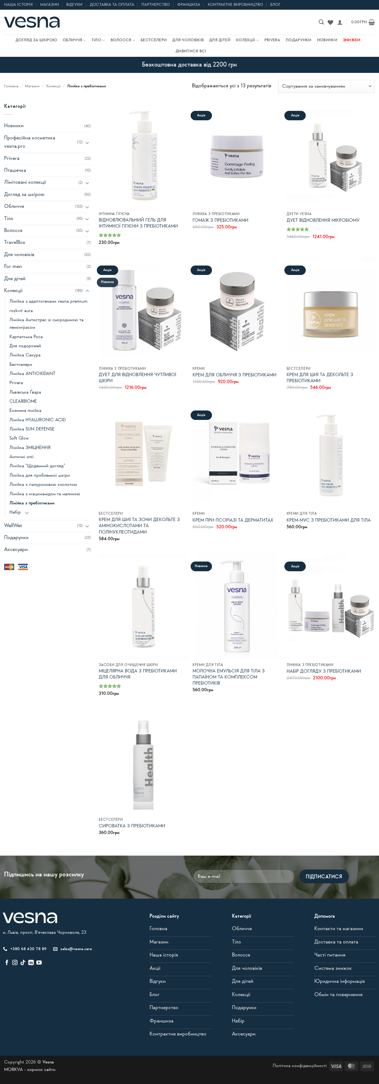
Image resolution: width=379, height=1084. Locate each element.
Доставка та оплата (112, 4)
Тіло (96, 40)
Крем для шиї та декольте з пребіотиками (320, 378)
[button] (340, 22)
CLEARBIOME (23, 401)
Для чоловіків (188, 40)
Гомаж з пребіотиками (220, 220)
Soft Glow (19, 438)
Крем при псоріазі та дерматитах (233, 520)
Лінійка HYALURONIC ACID (37, 420)
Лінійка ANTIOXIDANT (32, 373)
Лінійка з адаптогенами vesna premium (48, 301)
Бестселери (154, 40)
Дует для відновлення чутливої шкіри (137, 378)
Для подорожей (25, 346)
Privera (272, 40)
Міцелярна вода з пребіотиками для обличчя (138, 674)
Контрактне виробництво (235, 4)
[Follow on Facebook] (6, 963)
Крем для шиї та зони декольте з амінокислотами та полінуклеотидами (139, 525)
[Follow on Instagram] (14, 963)
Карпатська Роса (26, 337)
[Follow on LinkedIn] (31, 963)
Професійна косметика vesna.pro (29, 142)
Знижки (352, 40)
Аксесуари (16, 549)
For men (13, 266)
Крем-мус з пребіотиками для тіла (329, 520)
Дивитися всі (191, 51)
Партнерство (156, 4)
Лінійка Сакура (25, 355)
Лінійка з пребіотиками (31, 503)
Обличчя (72, 40)
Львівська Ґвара (25, 392)
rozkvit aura (21, 310)
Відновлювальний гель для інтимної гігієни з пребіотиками (138, 223)
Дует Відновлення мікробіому (323, 220)
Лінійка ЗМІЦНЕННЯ (29, 447)
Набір (15, 512)
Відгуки (74, 4)
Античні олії (21, 457)
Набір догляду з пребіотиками (324, 671)
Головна (11, 86)
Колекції (245, 40)
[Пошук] (321, 22)
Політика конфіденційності (300, 1065)
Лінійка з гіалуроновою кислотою (43, 484)
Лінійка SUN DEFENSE (31, 429)
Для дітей (220, 40)
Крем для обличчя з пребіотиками (234, 375)
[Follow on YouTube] (39, 963)
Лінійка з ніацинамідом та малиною (44, 494)
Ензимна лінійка (25, 410)
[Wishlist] (330, 22)
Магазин (49, 4)
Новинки (327, 40)
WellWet (13, 526)
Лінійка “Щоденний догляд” (37, 466)
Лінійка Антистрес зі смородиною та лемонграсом (46, 324)
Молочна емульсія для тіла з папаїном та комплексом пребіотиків (229, 677)
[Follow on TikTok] (23, 963)
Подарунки (299, 40)
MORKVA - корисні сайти (29, 1069)
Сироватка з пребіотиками (132, 826)
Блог (275, 4)
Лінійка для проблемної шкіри (39, 475)
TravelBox (14, 242)
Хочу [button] (143, 200)
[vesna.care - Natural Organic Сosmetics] (32, 22)
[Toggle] (87, 143)
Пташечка (15, 170)
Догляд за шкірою (36, 40)
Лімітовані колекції (25, 182)
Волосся (121, 40)
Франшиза (188, 4)
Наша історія (18, 4)
